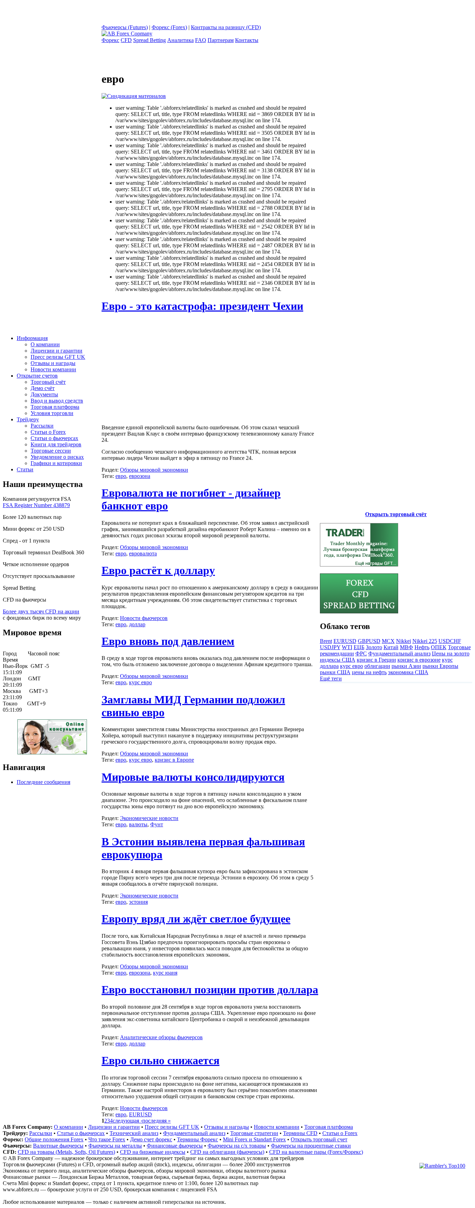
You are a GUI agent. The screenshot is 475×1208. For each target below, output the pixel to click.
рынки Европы (440, 666)
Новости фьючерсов (144, 618)
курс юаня (165, 973)
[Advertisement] (160, 368)
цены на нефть (369, 672)
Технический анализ (134, 1133)
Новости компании (53, 369)
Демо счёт (43, 388)
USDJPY (330, 647)
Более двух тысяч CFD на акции (41, 611)
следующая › (127, 1121)
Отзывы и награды (53, 363)
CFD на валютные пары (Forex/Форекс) (316, 1152)
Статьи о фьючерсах (54, 438)
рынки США (335, 672)
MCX (388, 641)
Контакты (246, 40)
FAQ (200, 40)
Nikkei (403, 641)
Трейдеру (28, 419)
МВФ (406, 647)
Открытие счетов (37, 376)
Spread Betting (149, 40)
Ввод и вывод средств (57, 401)
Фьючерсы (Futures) (125, 27)
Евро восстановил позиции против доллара (210, 989)
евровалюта (143, 553)
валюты (138, 824)
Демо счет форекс (151, 1139)
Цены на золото (450, 653)
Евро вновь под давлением (168, 641)
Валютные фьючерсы (58, 1146)
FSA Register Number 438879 (36, 505)
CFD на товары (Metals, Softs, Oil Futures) (66, 1152)
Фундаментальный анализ (399, 653)
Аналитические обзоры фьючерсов (161, 1037)
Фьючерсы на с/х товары (237, 1146)
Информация (32, 338)
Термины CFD (300, 1133)
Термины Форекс (197, 1139)
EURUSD (140, 1114)
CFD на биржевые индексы (152, 1152)
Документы (44, 394)
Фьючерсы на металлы (115, 1146)
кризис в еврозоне (419, 660)
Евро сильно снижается (160, 1060)
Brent (326, 641)
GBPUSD (369, 641)
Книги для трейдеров (56, 444)
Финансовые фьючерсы (175, 1146)
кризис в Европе (174, 760)
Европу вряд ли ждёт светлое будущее (196, 918)
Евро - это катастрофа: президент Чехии (202, 306)
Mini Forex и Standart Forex (254, 1139)
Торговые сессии (51, 451)
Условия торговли (52, 413)
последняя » (156, 1121)
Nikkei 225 (424, 641)
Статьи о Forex (48, 432)
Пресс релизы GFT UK (58, 357)
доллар (137, 624)
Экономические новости (149, 818)
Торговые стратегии (254, 1133)
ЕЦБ (359, 647)
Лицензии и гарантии (56, 351)
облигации (377, 666)
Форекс (110, 40)
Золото (374, 647)
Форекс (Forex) (169, 27)
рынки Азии (406, 666)
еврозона (139, 476)
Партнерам (221, 40)
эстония (138, 902)
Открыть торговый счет (319, 1139)
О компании (45, 344)
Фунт (156, 824)
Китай (391, 647)
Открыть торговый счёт (396, 514)
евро (120, 476)
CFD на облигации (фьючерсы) (227, 1152)
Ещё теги (331, 678)
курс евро (140, 682)
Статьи (25, 469)
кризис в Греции (376, 660)
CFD (126, 40)
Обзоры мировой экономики (154, 470)
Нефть (421, 647)
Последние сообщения (43, 782)
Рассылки (42, 426)
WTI (347, 647)
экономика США (408, 672)
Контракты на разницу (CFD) (226, 27)
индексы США (337, 660)
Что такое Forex (106, 1139)
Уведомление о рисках (57, 457)
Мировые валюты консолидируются (193, 777)
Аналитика (180, 40)
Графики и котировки (56, 463)
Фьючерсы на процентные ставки (311, 1146)
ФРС (361, 653)
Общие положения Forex (54, 1139)
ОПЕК (438, 647)
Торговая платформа (55, 407)
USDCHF (449, 641)
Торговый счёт (48, 382)
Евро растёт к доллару (158, 570)
